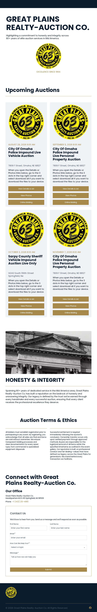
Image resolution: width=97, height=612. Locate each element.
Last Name (54, 524)
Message (14, 553)
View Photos (26, 195)
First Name (14, 524)
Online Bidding (26, 202)
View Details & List (26, 188)
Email (12, 534)
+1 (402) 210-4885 (20, 501)
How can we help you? (19, 543)
